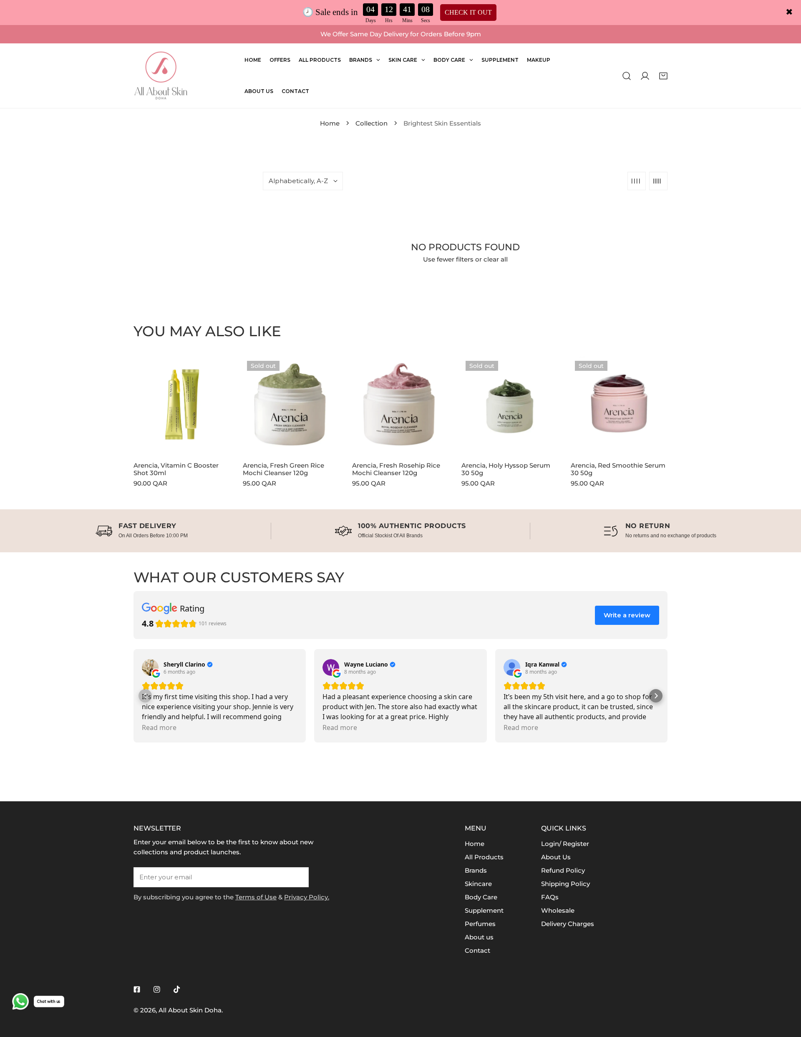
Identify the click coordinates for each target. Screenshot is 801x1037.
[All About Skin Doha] (161, 76)
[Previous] (109, 411)
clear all (496, 259)
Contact (477, 950)
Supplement (484, 910)
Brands (476, 870)
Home (330, 123)
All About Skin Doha (190, 1010)
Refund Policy (563, 870)
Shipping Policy (565, 884)
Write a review (627, 615)
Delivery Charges (567, 924)
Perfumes (480, 924)
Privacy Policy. (306, 897)
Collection (371, 123)
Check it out (468, 12)
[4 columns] (636, 181)
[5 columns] (658, 181)
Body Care (481, 897)
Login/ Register (565, 844)
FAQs (550, 897)
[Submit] (298, 876)
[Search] (626, 75)
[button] (663, 75)
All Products (484, 857)
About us (479, 937)
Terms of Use (256, 897)
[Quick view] (214, 443)
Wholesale (557, 910)
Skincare (478, 884)
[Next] (692, 411)
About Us (556, 857)
